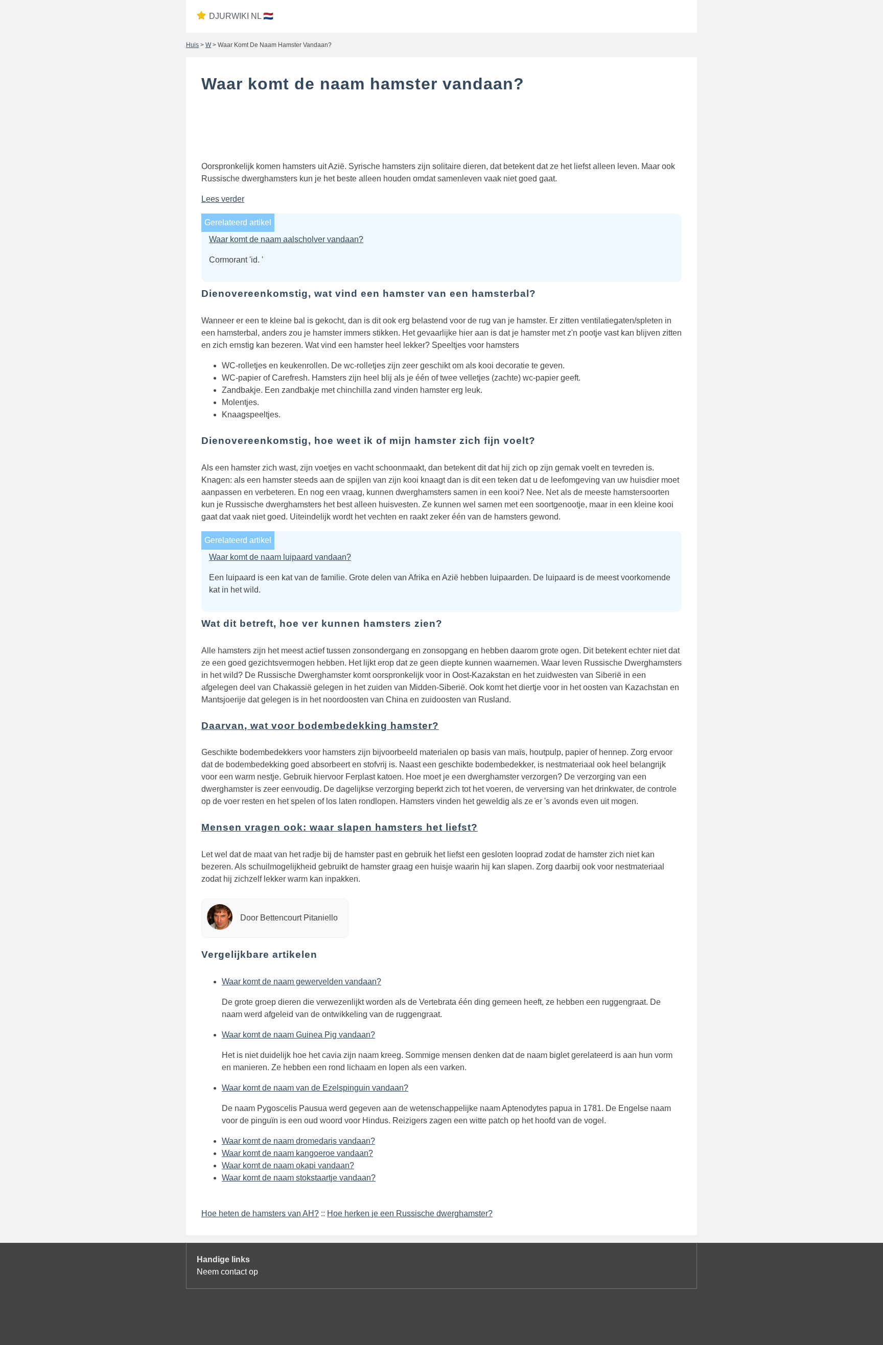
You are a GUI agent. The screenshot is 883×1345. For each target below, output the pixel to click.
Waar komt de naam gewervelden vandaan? (301, 981)
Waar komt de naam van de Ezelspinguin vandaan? (315, 1087)
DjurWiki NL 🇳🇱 (241, 16)
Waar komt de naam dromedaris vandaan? (298, 1141)
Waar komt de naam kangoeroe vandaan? (297, 1153)
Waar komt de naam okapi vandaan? (288, 1165)
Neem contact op (227, 1271)
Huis (192, 45)
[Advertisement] (441, 129)
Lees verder (222, 199)
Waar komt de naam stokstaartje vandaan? (299, 1177)
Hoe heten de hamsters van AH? (260, 1213)
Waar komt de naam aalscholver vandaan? (286, 239)
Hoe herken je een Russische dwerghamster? (410, 1213)
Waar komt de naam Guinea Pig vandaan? (298, 1034)
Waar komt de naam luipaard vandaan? (280, 557)
